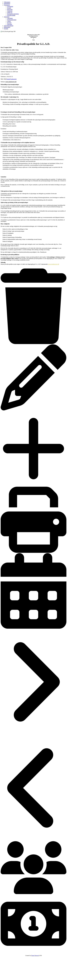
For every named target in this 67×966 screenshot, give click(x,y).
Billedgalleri (7, 27)
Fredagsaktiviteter (11, 19)
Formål (9, 8)
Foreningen (7, 5)
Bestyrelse (10, 9)
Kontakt (6, 28)
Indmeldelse (7, 3)
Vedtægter (9, 11)
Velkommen (7, 2)
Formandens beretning (13, 14)
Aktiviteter (6, 17)
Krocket (9, 22)
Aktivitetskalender (8, 25)
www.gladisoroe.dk (10, 81)
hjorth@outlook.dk (12, 79)
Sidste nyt (9, 12)
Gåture (9, 21)
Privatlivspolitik (11, 15)
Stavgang (9, 24)
